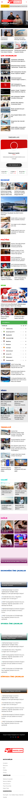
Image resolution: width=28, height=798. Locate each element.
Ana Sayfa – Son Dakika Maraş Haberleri (13, 795)
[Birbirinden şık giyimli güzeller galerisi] (20, 500)
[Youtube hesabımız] (18, 737)
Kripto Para (6, 788)
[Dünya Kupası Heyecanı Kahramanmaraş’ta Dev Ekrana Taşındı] (7, 311)
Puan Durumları (7, 786)
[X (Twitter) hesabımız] (13, 737)
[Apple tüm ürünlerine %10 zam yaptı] (20, 462)
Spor (4, 768)
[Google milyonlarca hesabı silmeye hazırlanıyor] (5, 457)
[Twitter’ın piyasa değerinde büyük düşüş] (7, 462)
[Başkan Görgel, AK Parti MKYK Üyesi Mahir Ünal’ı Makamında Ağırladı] (5, 254)
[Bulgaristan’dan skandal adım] (5, 124)
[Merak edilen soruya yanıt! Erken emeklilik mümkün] (5, 130)
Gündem (5, 763)
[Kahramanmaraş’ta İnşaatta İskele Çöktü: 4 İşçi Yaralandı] (20, 45)
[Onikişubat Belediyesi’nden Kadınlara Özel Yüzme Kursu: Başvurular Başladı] (5, 381)
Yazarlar (5, 797)
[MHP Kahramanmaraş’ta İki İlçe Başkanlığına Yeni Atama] (5, 268)
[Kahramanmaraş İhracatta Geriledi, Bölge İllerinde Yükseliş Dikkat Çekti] (20, 186)
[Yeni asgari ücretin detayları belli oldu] (5, 227)
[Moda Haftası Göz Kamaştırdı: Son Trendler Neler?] (20, 410)
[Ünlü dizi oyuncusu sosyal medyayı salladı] (20, 485)
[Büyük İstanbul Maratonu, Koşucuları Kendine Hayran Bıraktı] (20, 396)
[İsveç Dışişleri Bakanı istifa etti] (5, 118)
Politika (5, 770)
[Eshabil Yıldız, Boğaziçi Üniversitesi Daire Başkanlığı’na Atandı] (5, 106)
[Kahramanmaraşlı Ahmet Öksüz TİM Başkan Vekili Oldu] (7, 186)
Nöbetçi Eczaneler (8, 779)
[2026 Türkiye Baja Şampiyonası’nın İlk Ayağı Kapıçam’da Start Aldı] (5, 368)
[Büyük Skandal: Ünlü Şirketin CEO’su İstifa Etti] (7, 410)
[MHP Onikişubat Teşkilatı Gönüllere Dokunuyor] (5, 100)
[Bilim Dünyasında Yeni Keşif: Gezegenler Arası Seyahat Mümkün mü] (7, 396)
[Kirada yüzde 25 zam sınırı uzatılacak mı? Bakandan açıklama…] (5, 234)
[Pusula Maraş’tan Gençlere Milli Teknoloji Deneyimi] (5, 443)
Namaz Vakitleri (7, 781)
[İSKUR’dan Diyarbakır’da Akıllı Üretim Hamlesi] (14, 204)
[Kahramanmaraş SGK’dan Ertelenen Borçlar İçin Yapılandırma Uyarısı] (20, 32)
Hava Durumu (6, 783)
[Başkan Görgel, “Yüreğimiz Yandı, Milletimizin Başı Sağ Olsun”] (5, 93)
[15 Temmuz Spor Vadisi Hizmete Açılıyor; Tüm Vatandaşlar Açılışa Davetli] (20, 311)
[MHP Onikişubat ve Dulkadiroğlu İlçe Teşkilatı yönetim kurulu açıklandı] (5, 87)
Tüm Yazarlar (13, 165)
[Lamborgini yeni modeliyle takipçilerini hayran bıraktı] (7, 500)
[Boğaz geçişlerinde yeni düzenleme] (5, 112)
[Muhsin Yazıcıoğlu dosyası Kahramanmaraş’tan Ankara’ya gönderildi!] (5, 247)
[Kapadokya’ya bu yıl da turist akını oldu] (7, 485)
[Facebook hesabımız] (10, 737)
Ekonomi (5, 765)
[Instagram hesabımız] (15, 737)
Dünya (4, 772)
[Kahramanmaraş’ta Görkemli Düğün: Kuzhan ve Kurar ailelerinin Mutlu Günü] (5, 81)
